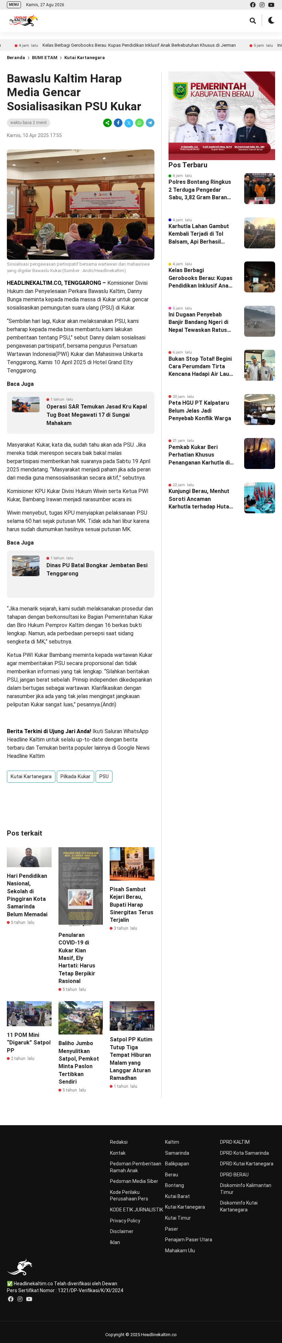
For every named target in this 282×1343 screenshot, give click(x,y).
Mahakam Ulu (180, 1250)
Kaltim (172, 1142)
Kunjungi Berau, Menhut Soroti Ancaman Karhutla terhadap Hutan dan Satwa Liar (200, 499)
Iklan (115, 1242)
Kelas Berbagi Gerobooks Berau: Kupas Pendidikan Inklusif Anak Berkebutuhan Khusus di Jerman (112, 45)
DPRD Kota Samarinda (244, 1153)
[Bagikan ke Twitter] (128, 122)
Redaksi (119, 1142)
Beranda (16, 57)
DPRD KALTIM (235, 1142)
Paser (171, 1229)
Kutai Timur (178, 1218)
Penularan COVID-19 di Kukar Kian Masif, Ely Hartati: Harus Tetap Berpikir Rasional (76, 958)
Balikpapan (177, 1163)
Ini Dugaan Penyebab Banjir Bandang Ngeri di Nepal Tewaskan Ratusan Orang (201, 322)
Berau (171, 1174)
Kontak (118, 1153)
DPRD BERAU (234, 1174)
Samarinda (177, 1153)
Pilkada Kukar (75, 776)
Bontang (174, 1185)
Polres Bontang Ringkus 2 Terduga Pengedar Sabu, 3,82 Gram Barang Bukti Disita (200, 190)
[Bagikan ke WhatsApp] (139, 122)
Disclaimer (121, 1231)
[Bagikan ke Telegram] (149, 122)
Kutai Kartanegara (84, 57)
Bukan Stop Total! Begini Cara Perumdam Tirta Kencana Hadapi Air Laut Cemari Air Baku (200, 367)
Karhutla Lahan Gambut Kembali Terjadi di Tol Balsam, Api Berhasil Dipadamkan (199, 234)
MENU (14, 5)
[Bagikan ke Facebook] (118, 122)
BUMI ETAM (44, 57)
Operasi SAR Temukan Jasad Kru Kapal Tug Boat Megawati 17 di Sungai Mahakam (96, 414)
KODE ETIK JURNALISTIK (136, 1209)
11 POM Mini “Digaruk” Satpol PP (29, 1043)
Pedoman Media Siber (134, 1181)
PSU (104, 776)
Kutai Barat (177, 1196)
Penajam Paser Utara (188, 1239)
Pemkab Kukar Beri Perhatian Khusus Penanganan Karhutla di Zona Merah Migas (199, 455)
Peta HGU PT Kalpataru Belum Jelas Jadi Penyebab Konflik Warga (200, 411)
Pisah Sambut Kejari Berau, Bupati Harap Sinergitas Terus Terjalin (131, 905)
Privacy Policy (125, 1220)
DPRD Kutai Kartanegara (246, 1163)
